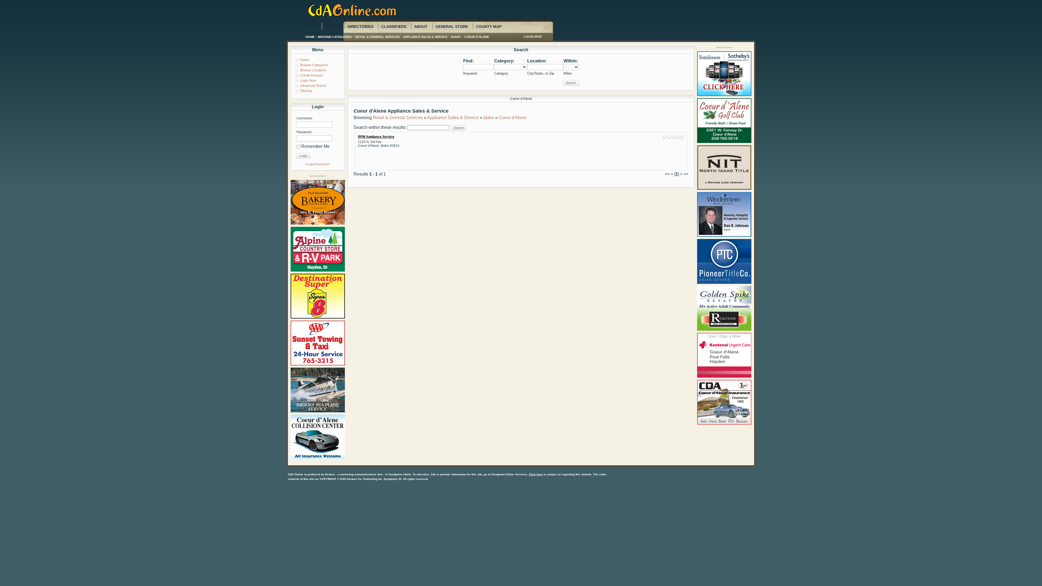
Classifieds (393, 26)
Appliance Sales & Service (425, 37)
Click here (535, 474)
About (421, 26)
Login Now (533, 36)
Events (332, 26)
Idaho (456, 37)
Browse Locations (313, 70)
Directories (360, 26)
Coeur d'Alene (476, 37)
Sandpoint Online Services (509, 474)
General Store (452, 26)
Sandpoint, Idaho (400, 474)
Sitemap (306, 91)
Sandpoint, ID (392, 478)
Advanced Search (313, 86)
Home (311, 26)
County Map (488, 26)
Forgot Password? (318, 164)
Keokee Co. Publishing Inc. (365, 478)
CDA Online (295, 474)
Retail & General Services (377, 37)
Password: (304, 132)
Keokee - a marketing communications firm (354, 474)
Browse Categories (335, 37)
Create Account (311, 75)
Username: (305, 118)
